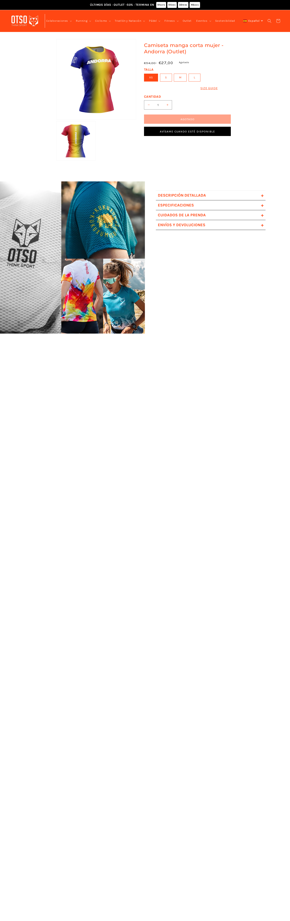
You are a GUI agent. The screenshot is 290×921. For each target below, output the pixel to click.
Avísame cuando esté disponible (187, 131)
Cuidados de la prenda (211, 215)
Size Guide (209, 88)
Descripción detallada (211, 195)
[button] (58, 21)
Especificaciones (211, 205)
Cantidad (152, 96)
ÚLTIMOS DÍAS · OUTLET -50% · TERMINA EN (144, 5)
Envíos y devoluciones (211, 225)
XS (151, 77)
